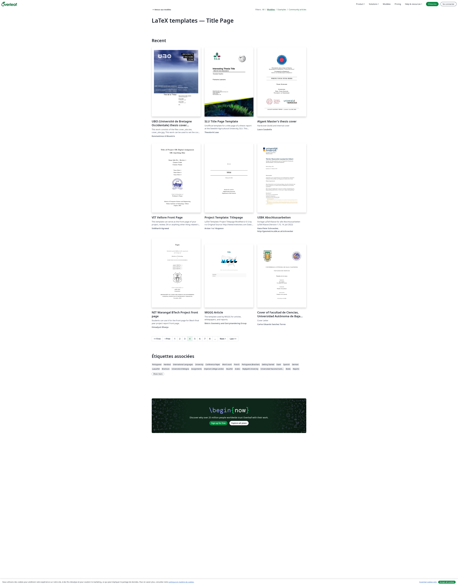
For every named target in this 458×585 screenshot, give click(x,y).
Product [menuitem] (359, 4)
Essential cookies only (428, 582)
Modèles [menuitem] (387, 4)
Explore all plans (239, 423)
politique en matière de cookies (181, 582)
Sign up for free (218, 423)
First (157, 338)
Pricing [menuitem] (398, 4)
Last (233, 338)
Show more (158, 374)
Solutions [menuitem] (373, 4)
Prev (167, 338)
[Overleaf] (9, 4)
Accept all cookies (447, 582)
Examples (282, 9)
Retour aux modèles (161, 9)
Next (223, 338)
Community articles (297, 9)
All (263, 9)
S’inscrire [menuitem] (432, 4)
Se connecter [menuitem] (448, 4)
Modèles (271, 9)
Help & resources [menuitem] (413, 4)
